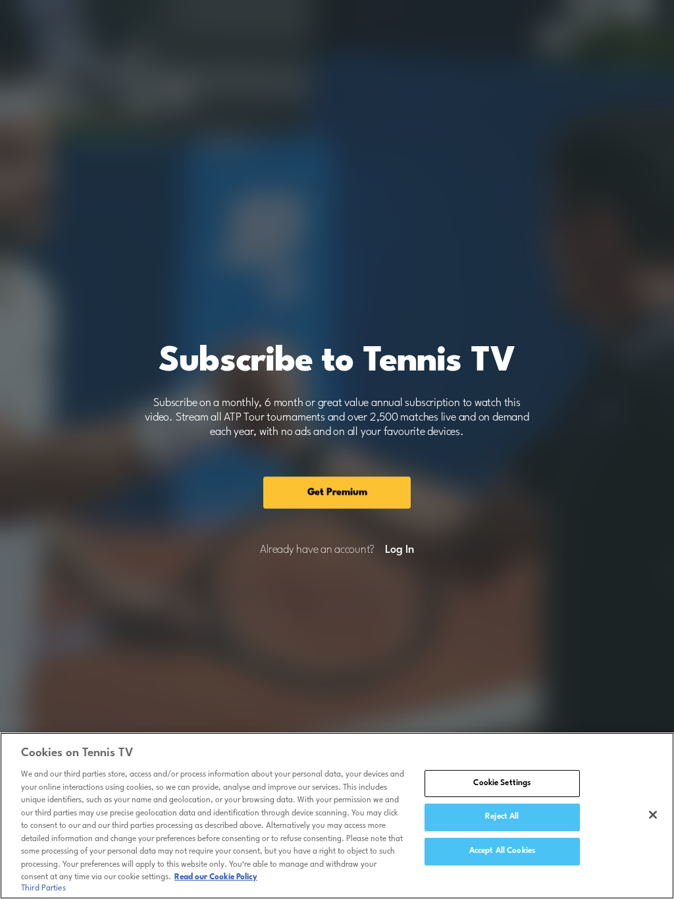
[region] (337, 815)
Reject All (502, 817)
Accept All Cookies (502, 851)
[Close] (652, 814)
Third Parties (43, 888)
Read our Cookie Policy (215, 877)
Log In (399, 550)
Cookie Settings (502, 783)
